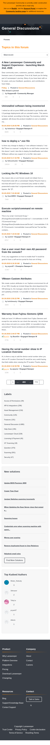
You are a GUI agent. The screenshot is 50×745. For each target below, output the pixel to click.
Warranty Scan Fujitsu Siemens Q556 (22, 314)
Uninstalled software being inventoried (23, 106)
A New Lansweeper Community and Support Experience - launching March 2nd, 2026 (23, 65)
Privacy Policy (21, 730)
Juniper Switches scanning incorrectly (19, 499)
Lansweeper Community (12, 19)
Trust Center (7, 730)
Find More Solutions (14, 560)
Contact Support (9, 707)
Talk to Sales (34, 699)
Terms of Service (16, 733)
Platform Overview (9, 661)
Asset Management (11, 410)
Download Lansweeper (12, 674)
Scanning (7, 452)
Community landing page (16, 11)
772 (36, 382)
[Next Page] (41, 382)
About (28, 656)
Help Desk (8, 429)
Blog (4, 698)
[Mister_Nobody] (13, 584)
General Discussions (26, 88)
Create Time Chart (11, 491)
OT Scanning (9, 443)
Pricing (5, 669)
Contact (29, 661)
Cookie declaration (37, 730)
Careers (29, 665)
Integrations (7, 665)
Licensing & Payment (12, 438)
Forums (7, 39)
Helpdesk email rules (12, 554)
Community (8, 415)
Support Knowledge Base (12, 703)
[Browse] (3, 19)
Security (7, 457)
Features (7, 420)
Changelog (7, 678)
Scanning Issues (10, 518)
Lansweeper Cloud (11, 434)
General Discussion (11, 424)
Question (7, 448)
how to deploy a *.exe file (16, 141)
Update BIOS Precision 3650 (15, 483)
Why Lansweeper (9, 656)
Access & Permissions (12, 401)
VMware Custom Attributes (17, 278)
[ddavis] (10, 623)
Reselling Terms (32, 733)
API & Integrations (10, 405)
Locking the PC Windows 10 (17, 173)
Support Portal (29, 8)
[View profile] (3, 93)
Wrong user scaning (12, 538)
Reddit (14, 8)
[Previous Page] (9, 382)
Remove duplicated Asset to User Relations (21, 546)
